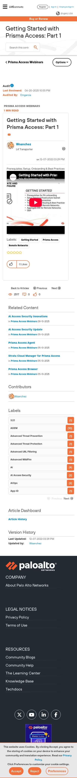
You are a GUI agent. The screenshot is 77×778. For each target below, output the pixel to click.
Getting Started (29, 240)
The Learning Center (23, 673)
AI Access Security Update (25, 329)
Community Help (20, 665)
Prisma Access (50, 240)
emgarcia (25, 94)
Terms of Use (16, 625)
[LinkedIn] (44, 714)
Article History (17, 519)
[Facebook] (56, 714)
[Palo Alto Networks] (38, 566)
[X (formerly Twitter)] (19, 714)
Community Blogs (20, 657)
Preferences (57, 771)
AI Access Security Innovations (27, 316)
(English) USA (67, 13)
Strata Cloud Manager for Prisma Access (34, 355)
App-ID (14, 490)
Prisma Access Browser (23, 369)
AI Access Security (20, 475)
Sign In (54, 7)
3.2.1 (12, 420)
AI (11, 467)
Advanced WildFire (20, 459)
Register (42, 7)
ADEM (14, 428)
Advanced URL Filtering (23, 451)
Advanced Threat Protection (26, 443)
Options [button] (61, 62)
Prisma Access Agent (21, 342)
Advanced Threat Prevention (26, 436)
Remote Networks (18, 245)
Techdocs (14, 689)
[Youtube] (31, 714)
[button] (16, 771)
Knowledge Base (20, 681)
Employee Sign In (66, 7)
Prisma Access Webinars (25, 62)
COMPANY (16, 577)
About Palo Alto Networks (27, 585)
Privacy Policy (17, 617)
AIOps (13, 483)
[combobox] (23, 47)
